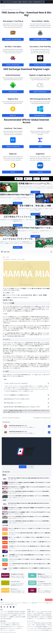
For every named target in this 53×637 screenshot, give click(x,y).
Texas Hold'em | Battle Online (40, 21)
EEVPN (40, 128)
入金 (20, 2)
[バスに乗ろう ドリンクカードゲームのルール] (5, 546)
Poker (12, 479)
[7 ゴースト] (5, 560)
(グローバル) (16, 484)
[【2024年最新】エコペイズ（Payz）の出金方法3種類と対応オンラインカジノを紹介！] (5, 555)
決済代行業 (14, 493)
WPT (9, 479)
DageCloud (40, 154)
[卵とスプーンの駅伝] (5, 529)
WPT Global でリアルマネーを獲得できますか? (10, 623)
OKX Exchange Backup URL (40, 99)
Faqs (10, 569)
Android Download (13, 75)
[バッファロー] (5, 533)
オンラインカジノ (21, 493)
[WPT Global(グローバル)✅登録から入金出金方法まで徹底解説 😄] (5, 483)
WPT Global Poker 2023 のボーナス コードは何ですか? (12, 626)
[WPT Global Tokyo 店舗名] (5, 478)
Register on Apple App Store (40, 75)
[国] (5, 538)
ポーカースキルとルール (9, 9)
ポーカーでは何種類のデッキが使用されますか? (10, 624)
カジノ (30, 2)
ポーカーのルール (12, 530)
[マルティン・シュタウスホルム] (5, 551)
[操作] (5, 542)
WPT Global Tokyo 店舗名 (6, 618)
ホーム (15, 2)
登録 (20, 484)
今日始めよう (35, 192)
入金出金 (10, 493)
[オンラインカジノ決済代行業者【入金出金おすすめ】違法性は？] (5, 492)
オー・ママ (18, 9)
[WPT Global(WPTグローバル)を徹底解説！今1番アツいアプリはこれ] (5, 487)
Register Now (13, 99)
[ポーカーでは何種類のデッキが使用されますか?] (5, 568)
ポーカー (25, 2)
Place (15, 479)
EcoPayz (12, 556)
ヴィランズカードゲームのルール (12, 417)
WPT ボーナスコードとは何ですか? (8, 630)
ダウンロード (37, 2)
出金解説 (16, 556)
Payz (10, 556)
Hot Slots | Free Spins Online (13, 47)
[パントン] (5, 564)
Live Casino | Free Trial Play (40, 47)
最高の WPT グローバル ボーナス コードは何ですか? (11, 628)
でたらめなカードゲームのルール (41, 417)
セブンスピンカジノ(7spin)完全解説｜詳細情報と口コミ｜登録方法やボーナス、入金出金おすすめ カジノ (39, 627)
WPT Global (10, 484)
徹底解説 (21, 488)
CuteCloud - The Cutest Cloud (13, 128)
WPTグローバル (11, 488)
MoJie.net (13, 154)
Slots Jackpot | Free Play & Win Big (13, 21)
